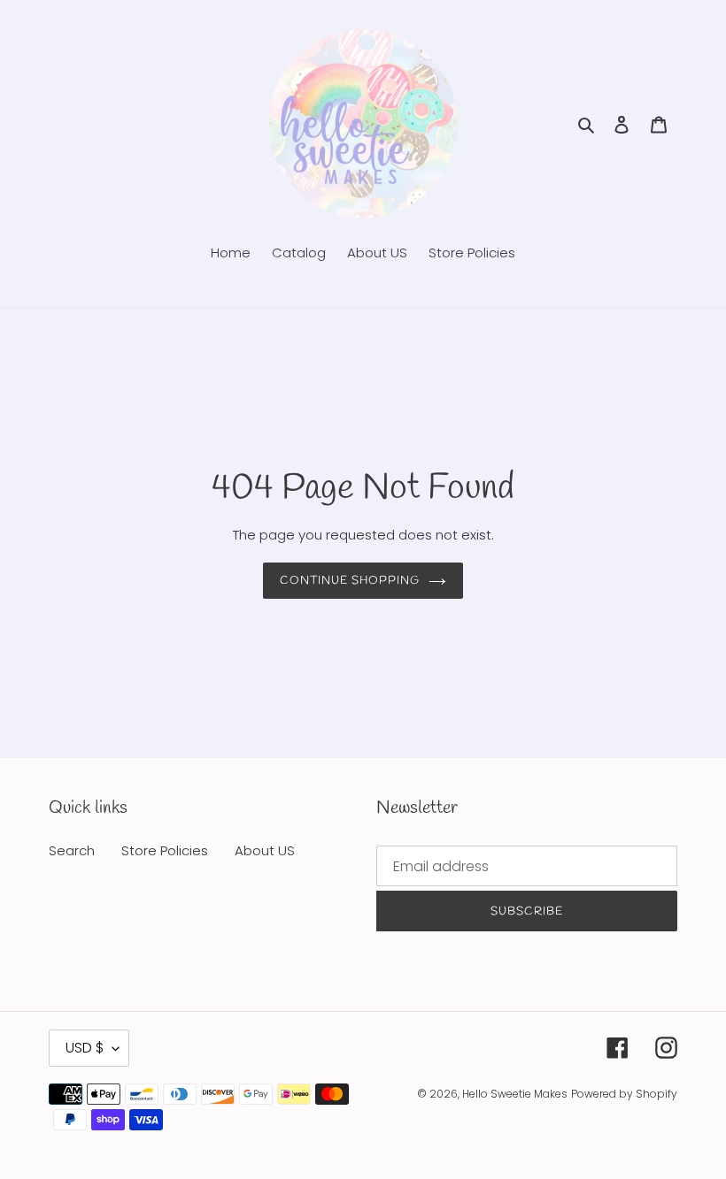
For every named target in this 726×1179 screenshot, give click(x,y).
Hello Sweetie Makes (515, 1093)
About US (265, 850)
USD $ (85, 1047)
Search (72, 850)
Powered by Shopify (624, 1093)
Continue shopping (350, 580)
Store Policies (164, 850)
